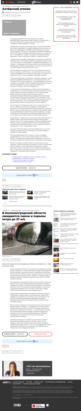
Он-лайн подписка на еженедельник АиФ (55, 382)
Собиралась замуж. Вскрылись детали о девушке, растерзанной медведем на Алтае (68, 214)
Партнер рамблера (26, 405)
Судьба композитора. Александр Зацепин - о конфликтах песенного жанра (42, 192)
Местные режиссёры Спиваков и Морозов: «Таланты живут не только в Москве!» (17, 197)
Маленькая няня (13, 201)
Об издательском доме (18, 382)
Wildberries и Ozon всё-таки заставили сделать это (66, 264)
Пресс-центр (29, 382)
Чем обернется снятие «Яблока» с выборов (68, 254)
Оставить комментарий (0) (40, 334)
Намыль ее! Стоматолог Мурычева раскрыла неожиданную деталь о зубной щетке (68, 230)
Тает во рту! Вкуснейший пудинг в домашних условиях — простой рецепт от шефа (68, 240)
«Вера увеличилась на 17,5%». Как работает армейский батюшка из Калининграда (17, 192)
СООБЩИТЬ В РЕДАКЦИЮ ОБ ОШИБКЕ (31, 383)
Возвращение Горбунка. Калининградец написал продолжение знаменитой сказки (29, 157)
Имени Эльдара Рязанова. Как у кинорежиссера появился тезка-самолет (42, 197)
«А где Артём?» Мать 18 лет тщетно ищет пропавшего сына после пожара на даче (68, 225)
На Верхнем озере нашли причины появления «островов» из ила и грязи (66, 11)
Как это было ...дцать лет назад (23, 160)
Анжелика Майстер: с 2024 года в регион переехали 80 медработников (66, 18)
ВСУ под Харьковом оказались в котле (68, 249)
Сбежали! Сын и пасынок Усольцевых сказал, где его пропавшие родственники (69, 235)
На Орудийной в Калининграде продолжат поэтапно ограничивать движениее (66, 37)
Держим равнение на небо (22, 161)
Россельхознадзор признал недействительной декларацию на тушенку (66, 24)
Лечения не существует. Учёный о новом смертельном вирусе (68, 219)
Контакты (70, 382)
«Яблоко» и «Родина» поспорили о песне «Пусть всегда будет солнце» (68, 269)
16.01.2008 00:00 (6, 6)
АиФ (11, 256)
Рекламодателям (17, 383)
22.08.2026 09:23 (6, 210)
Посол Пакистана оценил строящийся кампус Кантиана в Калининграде (66, 31)
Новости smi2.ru (7, 377)
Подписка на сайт (38, 382)
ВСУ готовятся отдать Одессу (67, 258)
